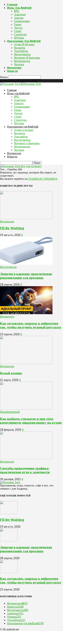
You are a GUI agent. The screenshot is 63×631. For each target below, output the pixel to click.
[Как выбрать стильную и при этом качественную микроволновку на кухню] (26, 408)
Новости (12, 71)
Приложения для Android (24, 41)
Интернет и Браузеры (27, 57)
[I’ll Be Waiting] (26, 218)
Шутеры (19, 37)
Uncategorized (10, 412)
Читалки (19, 64)
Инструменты (22, 54)
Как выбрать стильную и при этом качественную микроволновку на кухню (31, 420)
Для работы (21, 51)
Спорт (18, 31)
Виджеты (19, 47)
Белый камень (11, 373)
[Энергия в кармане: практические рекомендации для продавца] (26, 263)
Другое (18, 27)
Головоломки (22, 21)
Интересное (14, 67)
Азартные (20, 14)
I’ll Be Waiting (12, 228)
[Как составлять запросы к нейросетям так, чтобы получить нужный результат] (26, 313)
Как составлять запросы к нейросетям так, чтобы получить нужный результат (30, 325)
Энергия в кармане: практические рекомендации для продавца (26, 276)
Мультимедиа (22, 61)
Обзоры (14, 616)
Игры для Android (19, 7)
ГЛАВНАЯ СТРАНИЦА (43, 178)
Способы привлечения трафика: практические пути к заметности (25, 470)
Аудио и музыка (24, 44)
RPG (16, 11)
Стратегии (20, 34)
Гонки (17, 24)
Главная (12, 4)
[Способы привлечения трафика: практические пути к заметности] (26, 458)
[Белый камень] (26, 362)
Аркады (18, 17)
